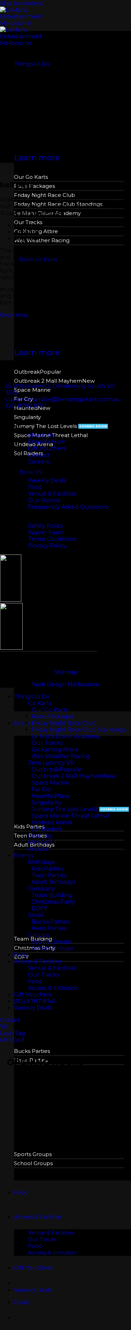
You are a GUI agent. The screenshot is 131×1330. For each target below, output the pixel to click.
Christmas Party (53, 902)
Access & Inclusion (52, 1252)
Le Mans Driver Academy (65, 736)
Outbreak (27, 371)
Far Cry (41, 789)
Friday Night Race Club (44, 195)
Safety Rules (45, 525)
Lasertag (40, 835)
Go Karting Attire (55, 749)
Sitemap (65, 672)
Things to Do (32, 64)
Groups (38, 935)
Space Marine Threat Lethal (70, 815)
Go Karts (40, 703)
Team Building (51, 895)
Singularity (27, 417)
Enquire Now (46, 441)
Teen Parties (48, 875)
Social (36, 915)
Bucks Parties (32, 1051)
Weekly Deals (47, 480)
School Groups (33, 1163)
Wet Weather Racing (60, 756)
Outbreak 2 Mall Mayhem (48, 380)
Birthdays (41, 862)
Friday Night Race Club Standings (78, 729)
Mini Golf (40, 842)
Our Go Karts (31, 177)
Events (23, 723)
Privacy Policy (47, 545)
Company (41, 888)
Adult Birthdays (53, 882)
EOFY (39, 908)
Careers (38, 461)
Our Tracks (42, 1239)
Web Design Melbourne (65, 684)
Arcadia (38, 849)
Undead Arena (51, 822)
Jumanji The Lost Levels (45, 426)
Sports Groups (33, 1154)
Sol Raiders (46, 829)
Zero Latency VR (51, 762)
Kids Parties (29, 826)
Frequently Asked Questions (68, 507)
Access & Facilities (38, 1217)
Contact (39, 455)
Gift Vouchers (33, 1267)
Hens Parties (48, 928)
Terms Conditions (52, 539)
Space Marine (32, 390)
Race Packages (34, 186)
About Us (41, 435)
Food (21, 1192)
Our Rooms (44, 500)
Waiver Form (46, 532)
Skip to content (21, 3)
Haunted (44, 796)
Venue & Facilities (51, 1232)
